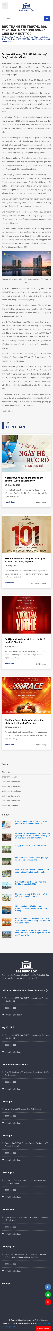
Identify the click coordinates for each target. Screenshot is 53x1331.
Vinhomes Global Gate (11, 801)
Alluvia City (6, 772)
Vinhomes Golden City (11, 796)
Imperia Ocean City (9, 777)
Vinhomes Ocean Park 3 (11, 791)
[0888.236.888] (48, 1302)
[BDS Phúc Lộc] (47, 1287)
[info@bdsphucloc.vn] (48, 1294)
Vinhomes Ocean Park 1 (11, 782)
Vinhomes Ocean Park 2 (11, 786)
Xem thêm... (10, 502)
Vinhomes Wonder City (11, 805)
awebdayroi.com (9, 1326)
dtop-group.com (43, 1323)
